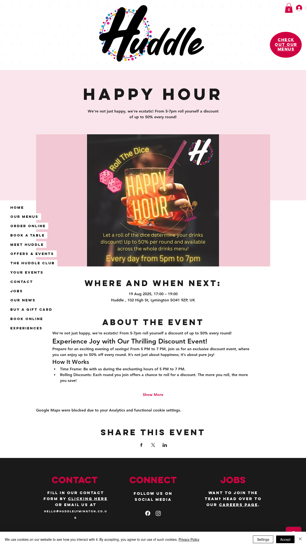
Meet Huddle (27, 244)
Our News (23, 300)
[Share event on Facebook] (141, 445)
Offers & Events (32, 253)
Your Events (27, 272)
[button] (289, 8)
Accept (285, 539)
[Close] (300, 539)
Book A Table (27, 235)
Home (17, 207)
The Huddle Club (32, 263)
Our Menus (24, 216)
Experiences (26, 328)
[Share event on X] (153, 445)
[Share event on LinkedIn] (165, 445)
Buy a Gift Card (31, 309)
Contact (21, 281)
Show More (153, 394)
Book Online (26, 318)
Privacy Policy (189, 539)
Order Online (28, 226)
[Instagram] (158, 513)
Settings (263, 539)
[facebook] (147, 513)
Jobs (16, 291)
